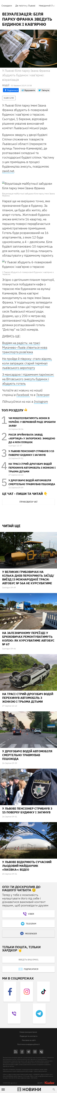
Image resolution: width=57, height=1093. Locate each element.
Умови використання (28, 1032)
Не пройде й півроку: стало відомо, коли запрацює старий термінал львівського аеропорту (27, 363)
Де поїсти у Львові (25, 5)
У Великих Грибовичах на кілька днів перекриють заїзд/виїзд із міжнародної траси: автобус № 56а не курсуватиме (28, 577)
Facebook (23, 395)
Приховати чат (28, 501)
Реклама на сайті (29, 1040)
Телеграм (42, 395)
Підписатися (31, 969)
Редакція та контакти (28, 1036)
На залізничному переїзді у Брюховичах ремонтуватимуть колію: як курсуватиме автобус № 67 (28, 638)
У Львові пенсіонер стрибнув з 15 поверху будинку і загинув (27, 810)
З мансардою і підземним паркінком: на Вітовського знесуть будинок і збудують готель (28, 379)
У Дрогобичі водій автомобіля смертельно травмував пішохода (27, 755)
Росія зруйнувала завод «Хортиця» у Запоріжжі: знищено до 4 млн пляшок (31, 438)
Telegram (31, 923)
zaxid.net (8, 171)
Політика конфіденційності (28, 1044)
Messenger (31, 933)
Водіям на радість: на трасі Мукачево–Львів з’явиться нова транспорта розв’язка (24, 347)
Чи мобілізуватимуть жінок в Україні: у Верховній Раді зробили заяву (32, 422)
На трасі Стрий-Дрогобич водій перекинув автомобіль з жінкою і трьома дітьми (32, 467)
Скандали (6, 5)
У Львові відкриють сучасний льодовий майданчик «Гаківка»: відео (26, 866)
